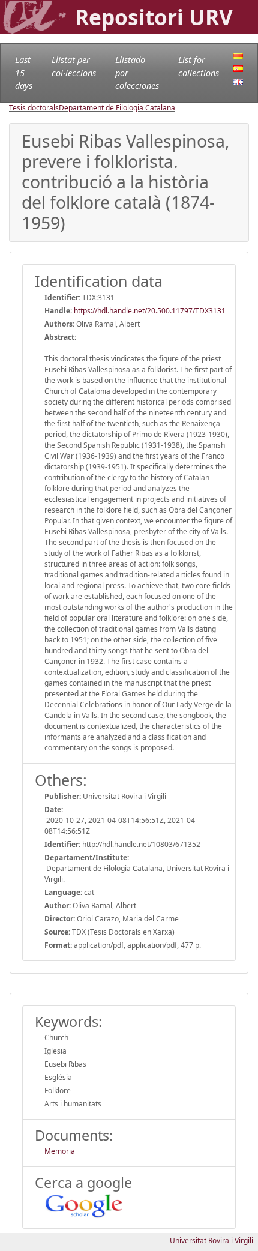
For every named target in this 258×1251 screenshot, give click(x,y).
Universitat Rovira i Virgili (211, 1240)
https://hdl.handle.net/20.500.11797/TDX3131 (150, 311)
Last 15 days (23, 72)
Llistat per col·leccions (74, 66)
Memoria (59, 1151)
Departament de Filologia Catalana (117, 108)
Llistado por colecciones (137, 72)
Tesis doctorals (34, 108)
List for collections (198, 66)
